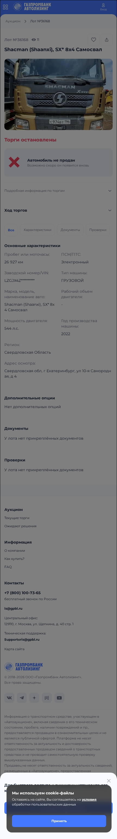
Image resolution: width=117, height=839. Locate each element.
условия (89, 799)
